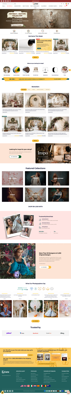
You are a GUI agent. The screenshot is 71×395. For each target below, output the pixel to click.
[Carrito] (65, 3)
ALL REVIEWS (35, 321)
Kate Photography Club (65, 376)
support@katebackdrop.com (6, 375)
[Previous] (1, 305)
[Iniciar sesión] (63, 3)
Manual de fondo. (64, 381)
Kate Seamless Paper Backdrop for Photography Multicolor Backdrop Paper (26, 51)
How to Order (64, 379)
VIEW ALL (35, 57)
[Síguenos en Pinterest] (8, 1)
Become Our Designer (47, 382)
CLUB (35, 7)
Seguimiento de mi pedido (20, 381)
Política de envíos (33, 376)
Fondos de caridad (46, 376)
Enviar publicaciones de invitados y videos (50, 381)
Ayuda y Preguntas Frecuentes (20, 379)
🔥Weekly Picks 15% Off (35, 1)
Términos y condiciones (34, 381)
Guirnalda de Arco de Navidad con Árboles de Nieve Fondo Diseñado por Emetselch (9, 51)
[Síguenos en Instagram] (3, 1)
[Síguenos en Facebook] (1, 1)
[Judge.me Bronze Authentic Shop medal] (39, 288)
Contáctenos (18, 373)
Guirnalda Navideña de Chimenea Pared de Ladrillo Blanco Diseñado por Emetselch (60, 51)
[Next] (69, 305)
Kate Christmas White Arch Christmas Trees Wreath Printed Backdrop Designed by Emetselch (35, 110)
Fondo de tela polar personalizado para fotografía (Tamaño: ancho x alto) (42, 51)
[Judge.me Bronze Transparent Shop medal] (43, 288)
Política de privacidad (34, 379)
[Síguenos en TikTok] (6, 1)
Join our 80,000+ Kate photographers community (46, 363)
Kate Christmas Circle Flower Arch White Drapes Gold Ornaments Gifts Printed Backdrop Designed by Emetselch (57, 134)
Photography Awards (47, 373)
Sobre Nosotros (33, 373)
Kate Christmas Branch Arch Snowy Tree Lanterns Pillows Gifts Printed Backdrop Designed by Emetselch (57, 110)
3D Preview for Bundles (65, 373)
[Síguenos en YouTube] (10, 1)
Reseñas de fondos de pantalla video (49, 379)
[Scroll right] (70, 70)
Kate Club (17, 376)
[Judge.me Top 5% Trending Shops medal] (51, 288)
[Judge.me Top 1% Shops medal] (47, 288)
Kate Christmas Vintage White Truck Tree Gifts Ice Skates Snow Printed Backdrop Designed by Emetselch (12, 110)
